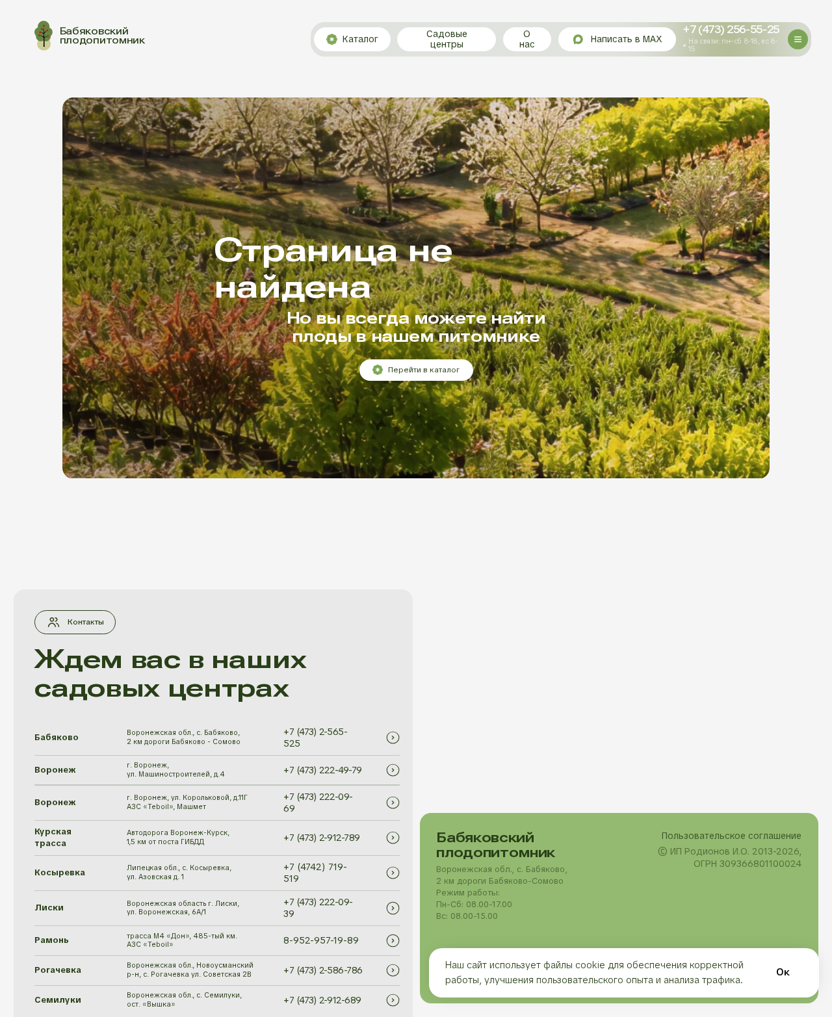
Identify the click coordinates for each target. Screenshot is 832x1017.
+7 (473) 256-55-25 (731, 29)
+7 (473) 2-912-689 (322, 1000)
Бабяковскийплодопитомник (102, 36)
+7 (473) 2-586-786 (322, 970)
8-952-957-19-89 (321, 940)
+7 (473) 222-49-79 (322, 770)
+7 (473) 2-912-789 (321, 837)
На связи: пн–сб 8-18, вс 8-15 (732, 44)
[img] (392, 737)
